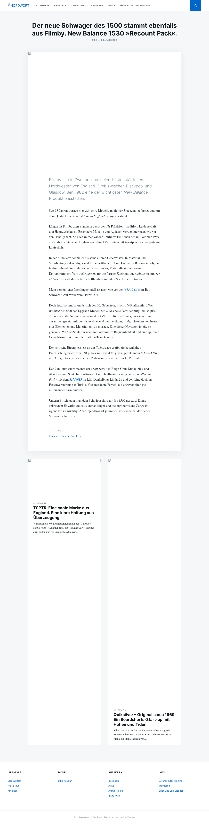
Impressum (164, 785)
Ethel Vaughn (65, 780)
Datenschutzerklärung (170, 780)
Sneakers (97, 5)
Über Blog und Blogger (135, 5)
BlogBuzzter (14, 780)
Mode (111, 5)
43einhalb (113, 780)
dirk (94, 40)
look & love (13, 785)
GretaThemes (128, 817)
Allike (111, 785)
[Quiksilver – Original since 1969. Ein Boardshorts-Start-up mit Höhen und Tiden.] (144, 581)
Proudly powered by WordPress (88, 817)
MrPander (13, 790)
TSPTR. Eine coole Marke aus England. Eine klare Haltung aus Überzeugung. (63, 512)
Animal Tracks (115, 790)
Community (79, 5)
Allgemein (42, 5)
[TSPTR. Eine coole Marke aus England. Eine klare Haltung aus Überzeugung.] (64, 477)
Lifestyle (60, 5)
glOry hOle (114, 795)
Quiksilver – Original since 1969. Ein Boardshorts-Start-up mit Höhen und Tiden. (144, 719)
